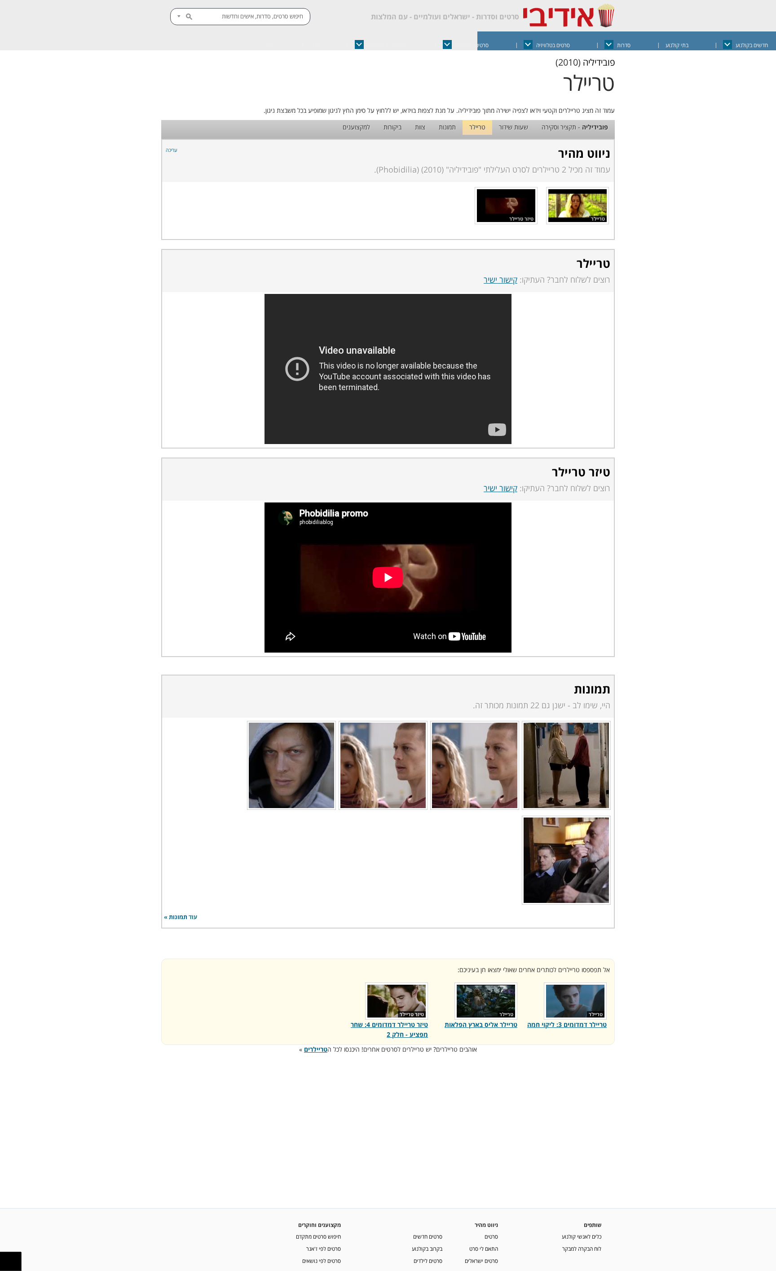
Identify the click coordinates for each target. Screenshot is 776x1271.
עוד (269, 45)
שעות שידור (513, 127)
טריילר (477, 127)
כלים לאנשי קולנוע (581, 1236)
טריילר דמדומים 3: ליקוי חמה (567, 1024)
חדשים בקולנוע (752, 45)
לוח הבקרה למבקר (581, 1248)
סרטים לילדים (428, 1260)
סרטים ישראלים (472, 45)
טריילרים (315, 1049)
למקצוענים (356, 127)
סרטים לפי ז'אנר (323, 1248)
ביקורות (392, 127)
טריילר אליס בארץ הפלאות (481, 1024)
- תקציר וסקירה (575, 127)
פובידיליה (599, 62)
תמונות (447, 127)
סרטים (491, 1236)
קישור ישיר (500, 279)
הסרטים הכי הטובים (387, 45)
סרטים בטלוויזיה (553, 45)
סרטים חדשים (427, 1236)
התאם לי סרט (483, 1248)
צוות (420, 127)
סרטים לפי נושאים (321, 1260)
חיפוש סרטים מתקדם (318, 1236)
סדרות (623, 45)
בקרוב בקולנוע (427, 1248)
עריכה (171, 150)
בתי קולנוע (677, 45)
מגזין (315, 45)
